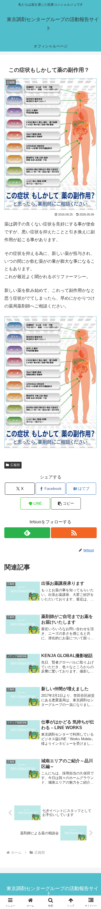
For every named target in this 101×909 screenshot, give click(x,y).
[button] (66, 503)
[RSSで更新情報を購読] (74, 532)
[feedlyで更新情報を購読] (27, 532)
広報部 (15, 465)
